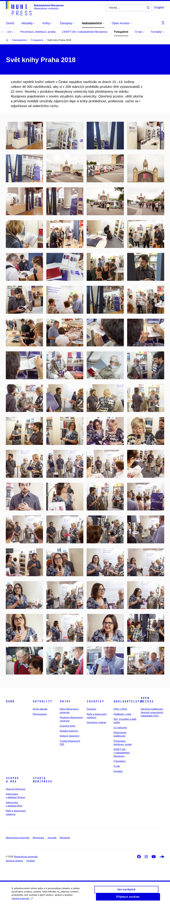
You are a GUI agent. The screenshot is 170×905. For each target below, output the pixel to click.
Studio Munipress (42, 779)
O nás (139, 31)
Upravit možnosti (20, 898)
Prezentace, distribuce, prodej (37, 31)
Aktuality (42, 701)
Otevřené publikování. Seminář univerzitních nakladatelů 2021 (152, 712)
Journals (51, 837)
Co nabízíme (120, 727)
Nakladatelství (129, 701)
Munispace (38, 837)
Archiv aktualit (40, 709)
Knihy (65, 701)
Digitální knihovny (69, 730)
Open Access (147, 699)
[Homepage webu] (35, 8)
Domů (10, 701)
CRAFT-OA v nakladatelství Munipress (84, 31)
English (159, 7)
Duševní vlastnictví (69, 735)
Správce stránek (14, 860)
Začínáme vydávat (96, 722)
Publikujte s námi (122, 714)
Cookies (30, 860)
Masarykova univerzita (17, 837)
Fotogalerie (121, 31)
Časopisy (95, 701)
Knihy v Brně (120, 709)
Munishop (65, 837)
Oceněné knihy (68, 725)
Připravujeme (40, 714)
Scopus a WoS (12, 779)
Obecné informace (15, 789)
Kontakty (156, 31)
